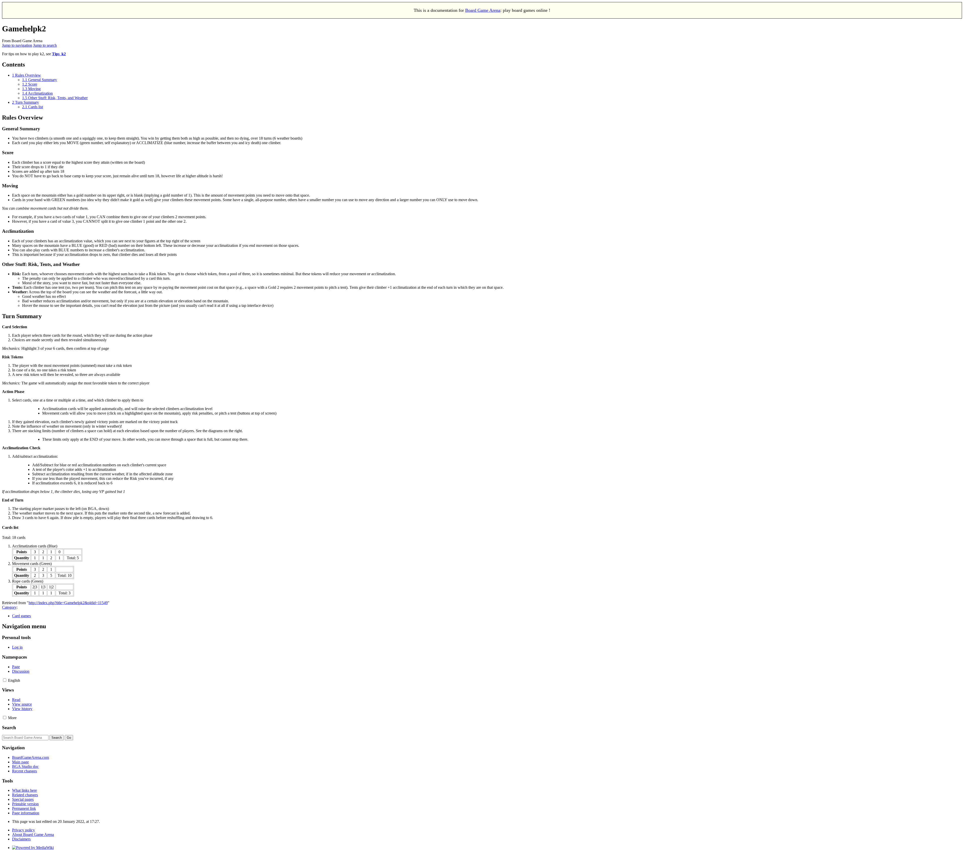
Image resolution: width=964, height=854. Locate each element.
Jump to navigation (17, 45)
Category (9, 607)
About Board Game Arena (33, 834)
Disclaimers (21, 839)
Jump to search (45, 45)
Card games (21, 616)
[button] (4, 680)
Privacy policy (23, 830)
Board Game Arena (482, 10)
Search (9, 727)
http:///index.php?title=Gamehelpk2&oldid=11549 (68, 603)
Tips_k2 (59, 54)
